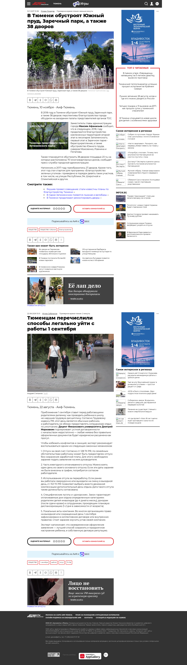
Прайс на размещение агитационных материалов (97, 615)
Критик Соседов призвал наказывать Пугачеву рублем (143, 215)
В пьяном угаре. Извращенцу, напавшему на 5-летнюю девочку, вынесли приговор (138, 75)
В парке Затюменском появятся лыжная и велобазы (77, 195)
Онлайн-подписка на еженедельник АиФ (63, 618)
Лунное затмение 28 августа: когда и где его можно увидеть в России (137, 97)
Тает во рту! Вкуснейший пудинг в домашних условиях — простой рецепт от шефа (142, 384)
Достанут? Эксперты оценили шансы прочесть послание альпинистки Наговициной (143, 164)
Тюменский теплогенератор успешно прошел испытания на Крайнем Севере (138, 86)
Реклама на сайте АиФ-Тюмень (59, 615)
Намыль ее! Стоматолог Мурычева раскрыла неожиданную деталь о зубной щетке (142, 375)
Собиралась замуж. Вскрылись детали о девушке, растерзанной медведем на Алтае (142, 402)
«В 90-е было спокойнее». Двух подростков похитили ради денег (142, 392)
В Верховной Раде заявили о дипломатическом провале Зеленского (139, 234)
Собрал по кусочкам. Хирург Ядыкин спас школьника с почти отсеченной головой (143, 136)
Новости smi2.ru (36, 305)
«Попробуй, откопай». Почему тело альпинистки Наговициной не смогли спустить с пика (143, 155)
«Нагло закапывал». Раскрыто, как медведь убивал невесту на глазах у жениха (143, 145)
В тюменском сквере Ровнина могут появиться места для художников (52, 269)
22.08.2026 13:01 (33, 314)
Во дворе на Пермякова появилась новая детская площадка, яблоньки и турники (52, 251)
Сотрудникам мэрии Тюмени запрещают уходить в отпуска (139, 224)
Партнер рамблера (69, 655)
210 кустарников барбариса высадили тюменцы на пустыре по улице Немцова (97, 251)
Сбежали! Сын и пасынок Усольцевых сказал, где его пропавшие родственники (144, 182)
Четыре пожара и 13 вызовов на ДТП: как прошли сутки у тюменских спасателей (138, 108)
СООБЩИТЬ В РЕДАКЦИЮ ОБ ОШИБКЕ (111, 618)
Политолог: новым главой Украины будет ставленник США (142, 206)
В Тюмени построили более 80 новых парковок (52, 259)
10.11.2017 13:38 (33, 11)
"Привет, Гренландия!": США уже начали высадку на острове (140, 197)
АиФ (46, 393)
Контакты (88, 618)
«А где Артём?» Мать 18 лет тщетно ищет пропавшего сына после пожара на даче (142, 420)
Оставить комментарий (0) (93, 209)
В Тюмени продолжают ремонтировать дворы (73, 198)
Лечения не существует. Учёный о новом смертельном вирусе (142, 410)
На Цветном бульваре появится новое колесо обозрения (95, 259)
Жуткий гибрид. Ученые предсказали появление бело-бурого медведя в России (144, 173)
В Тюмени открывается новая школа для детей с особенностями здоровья (138, 119)
